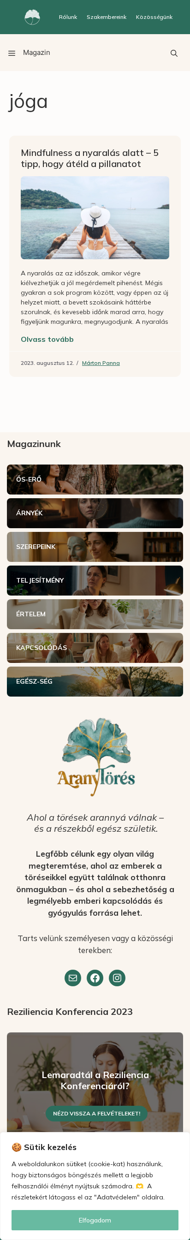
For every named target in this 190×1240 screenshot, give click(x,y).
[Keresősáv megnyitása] (174, 52)
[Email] (73, 978)
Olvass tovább (47, 339)
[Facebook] (95, 978)
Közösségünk (154, 16)
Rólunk (68, 16)
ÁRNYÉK (29, 513)
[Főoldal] (32, 17)
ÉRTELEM (31, 614)
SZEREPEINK (35, 546)
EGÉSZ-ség (34, 681)
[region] (95, 1186)
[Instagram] (117, 978)
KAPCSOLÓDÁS (41, 648)
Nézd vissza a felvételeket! (96, 1113)
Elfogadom (95, 1220)
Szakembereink (106, 16)
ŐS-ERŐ (29, 479)
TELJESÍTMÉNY (40, 580)
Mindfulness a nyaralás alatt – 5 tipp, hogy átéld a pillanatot (90, 158)
